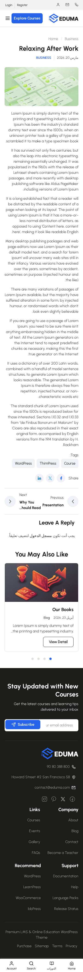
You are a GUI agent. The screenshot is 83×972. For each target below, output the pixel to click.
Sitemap (42, 946)
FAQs (36, 852)
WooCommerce (28, 898)
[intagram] (44, 799)
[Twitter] (50, 478)
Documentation (65, 876)
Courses (33, 820)
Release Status (66, 908)
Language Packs (65, 898)
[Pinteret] (53, 799)
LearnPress (32, 887)
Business (71, 39)
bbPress (34, 908)
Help (74, 887)
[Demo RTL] (63, 18)
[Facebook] (61, 478)
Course (69, 463)
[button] (50, 659)
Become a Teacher (62, 852)
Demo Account (56, 4)
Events (34, 831)
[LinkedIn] (39, 478)
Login (8, 5)
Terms (57, 946)
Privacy (71, 946)
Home (53, 39)
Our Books (63, 609)
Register (22, 5)
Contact (71, 842)
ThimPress (48, 463)
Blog (47, 618)
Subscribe (26, 724)
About (73, 820)
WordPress (23, 463)
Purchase (24, 946)
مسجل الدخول (41, 536)
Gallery (34, 842)
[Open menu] (8, 18)
